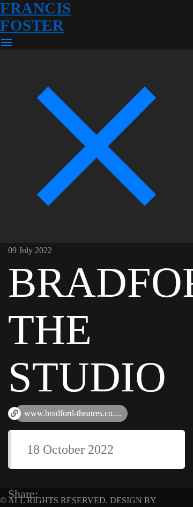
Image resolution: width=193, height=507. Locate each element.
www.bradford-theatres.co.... (72, 413)
